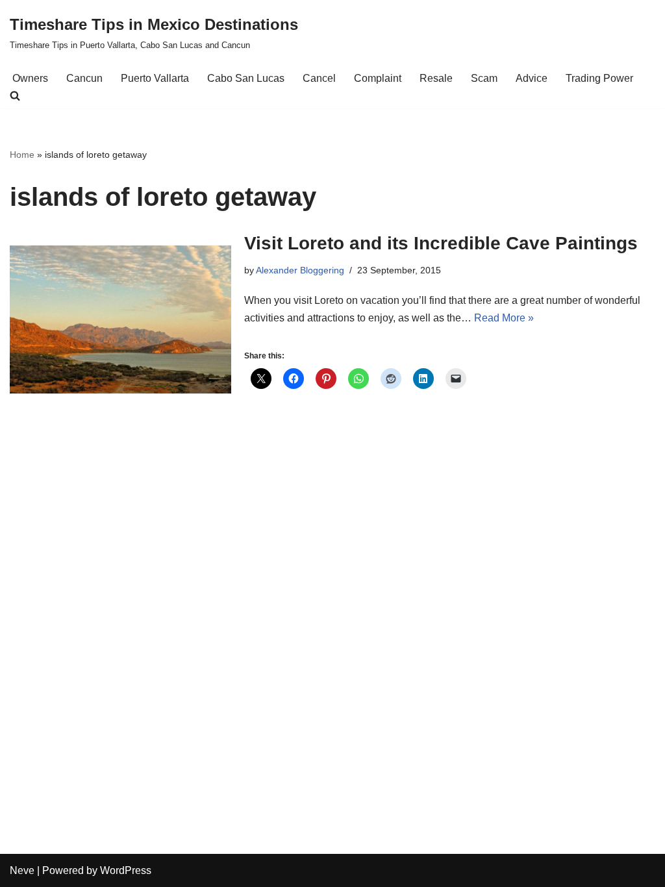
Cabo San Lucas (245, 78)
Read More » (504, 317)
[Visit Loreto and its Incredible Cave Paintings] (120, 319)
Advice (531, 78)
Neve (22, 870)
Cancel (319, 78)
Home (22, 154)
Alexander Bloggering (300, 270)
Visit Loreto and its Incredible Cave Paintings (441, 243)
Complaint (377, 78)
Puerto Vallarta (155, 78)
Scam (484, 78)
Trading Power (599, 78)
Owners (30, 78)
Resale (436, 78)
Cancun (84, 78)
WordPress (125, 870)
